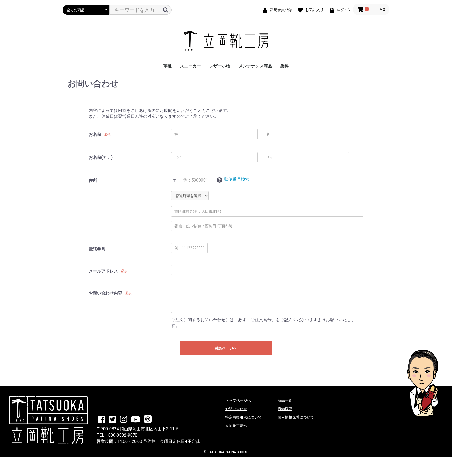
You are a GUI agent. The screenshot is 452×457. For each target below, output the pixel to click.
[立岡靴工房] (226, 41)
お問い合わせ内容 (105, 293)
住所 (93, 180)
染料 (284, 66)
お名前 (95, 134)
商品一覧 (285, 400)
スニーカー (190, 66)
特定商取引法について (243, 417)
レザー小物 (219, 66)
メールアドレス (103, 271)
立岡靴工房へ (236, 426)
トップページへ (238, 400)
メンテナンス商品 (255, 66)
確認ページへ (226, 348)
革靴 (167, 66)
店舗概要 (285, 409)
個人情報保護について (296, 417)
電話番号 (97, 249)
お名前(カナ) (101, 157)
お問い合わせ (236, 409)
